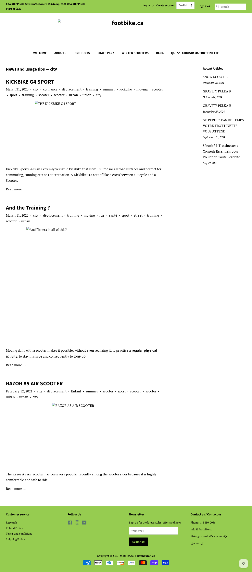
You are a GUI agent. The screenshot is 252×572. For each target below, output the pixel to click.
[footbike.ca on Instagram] (77, 523)
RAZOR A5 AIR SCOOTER (34, 384)
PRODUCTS (82, 53)
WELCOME (40, 53)
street (138, 215)
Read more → (16, 189)
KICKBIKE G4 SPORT (30, 82)
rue (102, 215)
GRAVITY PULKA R (217, 91)
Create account (165, 5)
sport (13, 95)
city (36, 89)
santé (113, 215)
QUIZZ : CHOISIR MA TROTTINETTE (195, 53)
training (92, 89)
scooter (157, 89)
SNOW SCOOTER (216, 77)
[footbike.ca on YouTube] (84, 523)
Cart (207, 6)
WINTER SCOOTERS (135, 53)
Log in (146, 5)
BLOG (160, 53)
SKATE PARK (105, 53)
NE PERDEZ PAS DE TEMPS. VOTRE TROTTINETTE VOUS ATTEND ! (224, 126)
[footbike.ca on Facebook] (70, 523)
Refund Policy (14, 528)
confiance (50, 89)
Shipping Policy (15, 539)
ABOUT (59, 53)
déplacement (72, 89)
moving (142, 89)
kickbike (126, 89)
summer (109, 89)
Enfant (76, 391)
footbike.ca (127, 556)
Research (11, 522)
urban (73, 95)
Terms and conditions (19, 533)
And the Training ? (28, 208)
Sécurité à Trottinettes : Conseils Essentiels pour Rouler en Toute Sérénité (221, 151)
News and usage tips (25, 69)
